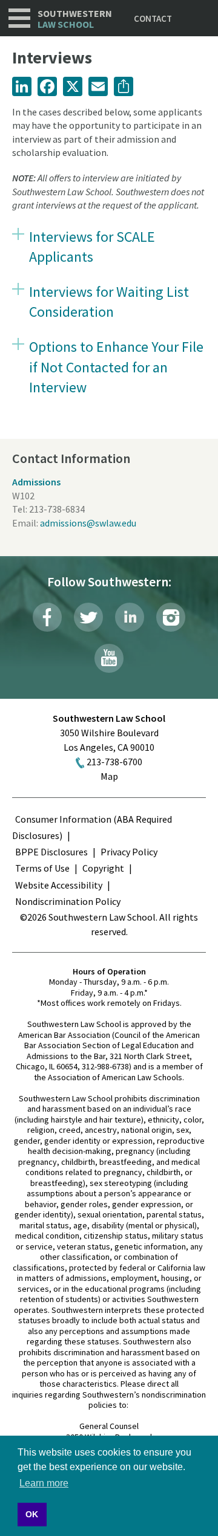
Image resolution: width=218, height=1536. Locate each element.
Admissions (36, 482)
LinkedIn (129, 617)
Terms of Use (42, 868)
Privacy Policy (129, 852)
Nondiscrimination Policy (68, 901)
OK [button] (31, 1514)
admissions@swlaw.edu (88, 523)
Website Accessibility (58, 885)
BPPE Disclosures (51, 852)
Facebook (47, 617)
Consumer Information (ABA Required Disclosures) (92, 827)
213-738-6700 (114, 762)
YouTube (109, 658)
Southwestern (75, 19)
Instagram (170, 617)
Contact (153, 18)
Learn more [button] (43, 1483)
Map (109, 776)
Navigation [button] (19, 18)
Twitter (88, 617)
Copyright (103, 868)
